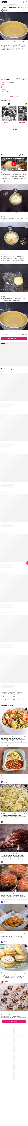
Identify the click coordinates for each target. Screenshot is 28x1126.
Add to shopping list (15, 96)
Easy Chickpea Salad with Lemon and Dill (11, 738)
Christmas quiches (8, 702)
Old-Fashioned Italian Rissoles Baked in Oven (12, 895)
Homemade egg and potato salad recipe (11, 815)
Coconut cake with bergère (8, 1015)
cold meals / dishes (15, 696)
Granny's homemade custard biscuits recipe (12, 975)
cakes (4, 696)
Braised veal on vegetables (7, 778)
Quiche (22, 699)
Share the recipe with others (14, 338)
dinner (12, 693)
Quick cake (13, 699)
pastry (19, 693)
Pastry (4, 7)
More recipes (14, 1021)
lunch (4, 693)
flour (4, 699)
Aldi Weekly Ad (5, 122)
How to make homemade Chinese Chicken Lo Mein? (14, 935)
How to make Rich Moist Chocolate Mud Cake (12, 855)
